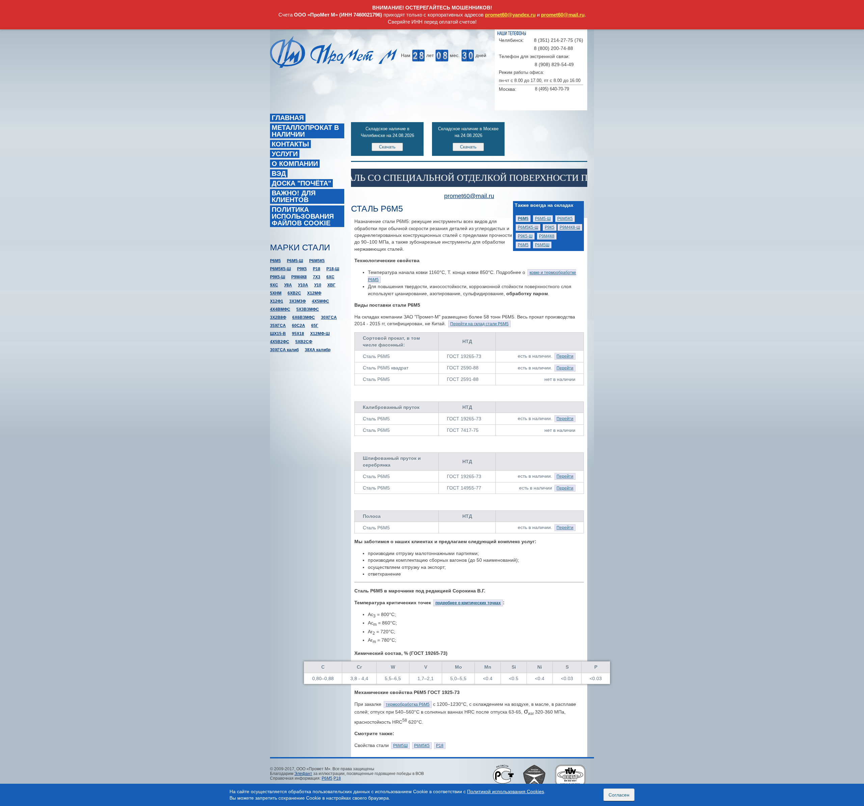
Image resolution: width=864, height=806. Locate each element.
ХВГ (331, 285)
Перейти (565, 356)
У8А (288, 285)
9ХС (274, 285)
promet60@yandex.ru (510, 15)
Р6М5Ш (542, 245)
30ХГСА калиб (284, 350)
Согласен (619, 795)
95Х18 (298, 333)
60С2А (298, 325)
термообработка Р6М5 (408, 704)
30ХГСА (329, 317)
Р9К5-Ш (525, 236)
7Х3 (316, 277)
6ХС (330, 277)
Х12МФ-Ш (320, 333)
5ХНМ (275, 293)
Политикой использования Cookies (505, 791)
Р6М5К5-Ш (528, 227)
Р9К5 (550, 227)
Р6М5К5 (565, 218)
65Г (314, 325)
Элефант (303, 773)
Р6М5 (523, 245)
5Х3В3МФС (307, 309)
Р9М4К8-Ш (570, 227)
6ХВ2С (294, 293)
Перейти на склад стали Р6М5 (479, 324)
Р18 (439, 745)
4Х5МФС (320, 301)
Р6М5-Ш (543, 218)
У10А (303, 285)
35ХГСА (278, 325)
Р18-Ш (332, 269)
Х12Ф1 (276, 301)
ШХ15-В (278, 333)
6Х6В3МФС (303, 317)
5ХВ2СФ (303, 341)
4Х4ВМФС (280, 309)
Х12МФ (314, 293)
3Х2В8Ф (278, 317)
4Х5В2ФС (279, 341)
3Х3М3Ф (297, 301)
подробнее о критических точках (468, 603)
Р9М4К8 (547, 236)
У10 (317, 285)
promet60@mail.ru (563, 15)
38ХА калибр (317, 350)
